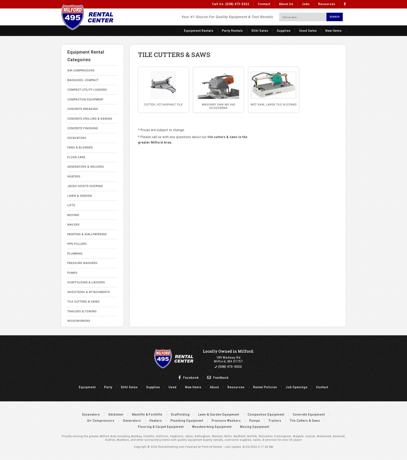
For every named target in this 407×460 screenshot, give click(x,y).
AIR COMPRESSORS (81, 70)
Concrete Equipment (309, 414)
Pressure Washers (226, 420)
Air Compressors (100, 420)
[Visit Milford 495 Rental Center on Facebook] (345, 4)
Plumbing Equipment (186, 420)
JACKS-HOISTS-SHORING (85, 186)
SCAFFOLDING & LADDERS (86, 282)
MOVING (73, 215)
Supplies (284, 30)
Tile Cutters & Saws (305, 420)
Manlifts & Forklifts (147, 414)
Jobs (306, 4)
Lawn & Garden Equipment (218, 414)
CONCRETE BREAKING (82, 109)
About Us (286, 4)
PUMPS (72, 272)
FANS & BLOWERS (80, 147)
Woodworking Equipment (211, 426)
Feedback (220, 377)
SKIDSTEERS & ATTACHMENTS (88, 292)
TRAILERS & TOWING (82, 311)
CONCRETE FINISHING (82, 128)
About (214, 387)
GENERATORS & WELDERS (85, 166)
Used (173, 387)
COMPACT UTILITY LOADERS (87, 89)
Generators (132, 420)
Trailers (275, 420)
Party (108, 387)
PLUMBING (74, 253)
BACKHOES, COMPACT (83, 80)
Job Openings (297, 387)
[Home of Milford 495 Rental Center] (174, 367)
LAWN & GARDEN (79, 195)
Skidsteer (116, 414)
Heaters (155, 420)
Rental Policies (265, 387)
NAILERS (73, 224)
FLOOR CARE (76, 157)
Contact (264, 4)
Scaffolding (180, 414)
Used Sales (308, 30)
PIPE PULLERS (77, 243)
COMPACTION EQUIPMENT (85, 99)
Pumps (254, 420)
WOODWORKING (78, 320)
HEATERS (73, 176)
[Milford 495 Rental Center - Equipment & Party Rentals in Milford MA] (87, 29)
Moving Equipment (254, 426)
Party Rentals (232, 30)
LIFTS (71, 205)
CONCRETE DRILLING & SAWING (89, 118)
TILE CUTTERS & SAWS (83, 301)
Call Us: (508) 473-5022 (230, 4)
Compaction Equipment (266, 414)
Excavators (91, 414)
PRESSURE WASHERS (82, 263)
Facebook (190, 377)
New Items (333, 30)
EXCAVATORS (76, 138)
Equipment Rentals (198, 30)
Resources (326, 4)
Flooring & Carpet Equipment (161, 426)
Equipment (87, 387)
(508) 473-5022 (229, 366)
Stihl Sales (259, 30)
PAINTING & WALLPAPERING (87, 234)
